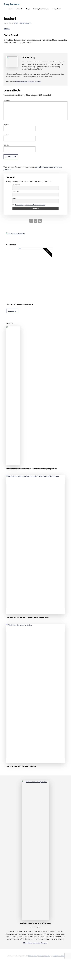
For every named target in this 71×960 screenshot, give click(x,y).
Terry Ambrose (12, 4)
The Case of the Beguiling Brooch (19, 304)
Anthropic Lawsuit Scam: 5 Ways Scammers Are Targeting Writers (31, 468)
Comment (7, 100)
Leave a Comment (25, 23)
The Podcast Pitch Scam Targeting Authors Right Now (27, 617)
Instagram (30, 81)
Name (6, 124)
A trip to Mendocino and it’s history (35, 923)
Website (6, 145)
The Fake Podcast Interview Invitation (21, 766)
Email (6, 135)
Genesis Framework (44, 956)
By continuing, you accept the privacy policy (30, 205)
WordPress (56, 956)
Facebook (38, 81)
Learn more (12, 311)
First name (16, 185)
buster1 (7, 29)
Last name (15, 191)
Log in (62, 956)
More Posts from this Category (35, 943)
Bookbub (24, 81)
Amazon (18, 81)
